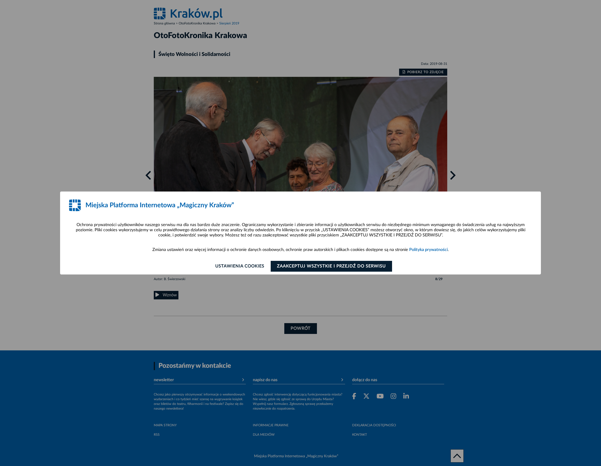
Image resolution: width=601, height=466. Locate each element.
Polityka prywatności (428, 250)
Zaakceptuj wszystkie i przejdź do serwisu (331, 266)
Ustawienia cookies (239, 266)
